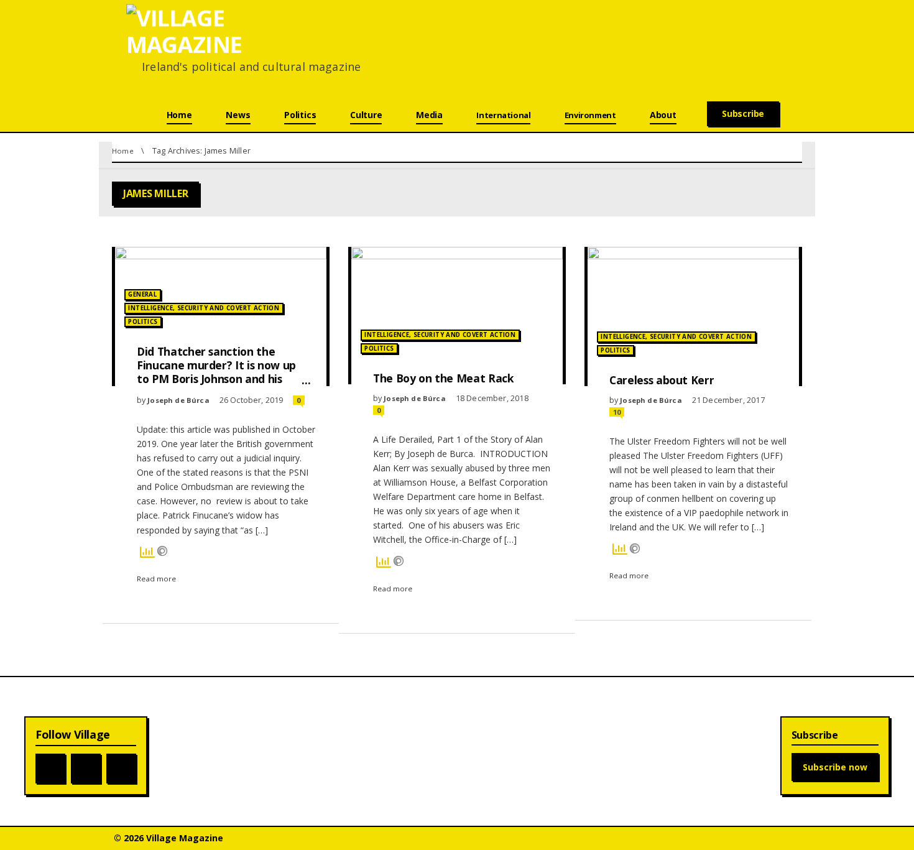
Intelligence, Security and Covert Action (203, 308)
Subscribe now (835, 767)
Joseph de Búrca (178, 400)
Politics (142, 322)
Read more (156, 578)
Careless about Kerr (661, 379)
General (142, 294)
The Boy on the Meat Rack (443, 378)
